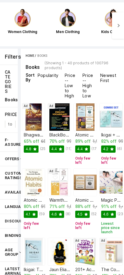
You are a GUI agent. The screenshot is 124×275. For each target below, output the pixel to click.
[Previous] (6, 25)
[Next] (118, 25)
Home (30, 55)
